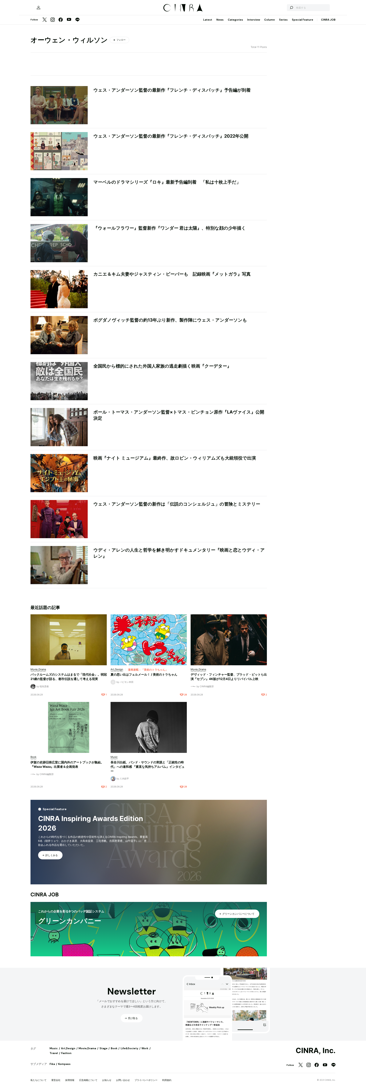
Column (269, 19)
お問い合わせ (123, 1080)
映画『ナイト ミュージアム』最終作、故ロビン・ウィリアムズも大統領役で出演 (174, 458)
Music (54, 1048)
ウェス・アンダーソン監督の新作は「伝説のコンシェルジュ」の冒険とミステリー (176, 504)
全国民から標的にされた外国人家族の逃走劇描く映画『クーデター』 (162, 366)
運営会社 (55, 1080)
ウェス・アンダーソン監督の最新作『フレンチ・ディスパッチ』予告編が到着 (172, 90)
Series (283, 19)
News (220, 19)
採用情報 (69, 1080)
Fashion (66, 1053)
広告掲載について (88, 1080)
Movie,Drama (87, 1048)
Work (144, 1048)
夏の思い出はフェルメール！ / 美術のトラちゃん (144, 674)
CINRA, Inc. (316, 1050)
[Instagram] (53, 20)
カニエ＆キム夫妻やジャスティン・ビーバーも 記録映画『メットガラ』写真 (172, 274)
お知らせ (106, 1080)
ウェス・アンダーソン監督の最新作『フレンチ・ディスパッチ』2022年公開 (170, 136)
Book (114, 1048)
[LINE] (77, 20)
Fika (52, 1064)
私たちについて (38, 1080)
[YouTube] (69, 20)
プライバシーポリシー (146, 1080)
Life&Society (129, 1048)
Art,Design (68, 1048)
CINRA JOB (328, 19)
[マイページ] (38, 7)
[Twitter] (45, 20)
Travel (54, 1053)
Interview (253, 19)
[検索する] (291, 7)
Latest (207, 19)
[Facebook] (61, 20)
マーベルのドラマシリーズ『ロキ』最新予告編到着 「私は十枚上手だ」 (167, 182)
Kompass (64, 1064)
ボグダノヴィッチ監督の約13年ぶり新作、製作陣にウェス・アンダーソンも (170, 320)
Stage (104, 1048)
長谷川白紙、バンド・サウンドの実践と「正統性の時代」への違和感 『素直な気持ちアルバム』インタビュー (148, 766)
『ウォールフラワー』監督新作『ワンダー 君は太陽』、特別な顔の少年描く (169, 228)
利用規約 (166, 1080)
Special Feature (302, 19)
